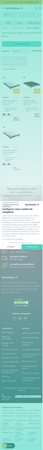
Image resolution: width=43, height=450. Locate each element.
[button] (4, 446)
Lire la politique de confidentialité (12, 239)
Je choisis (10, 247)
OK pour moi (32, 247)
